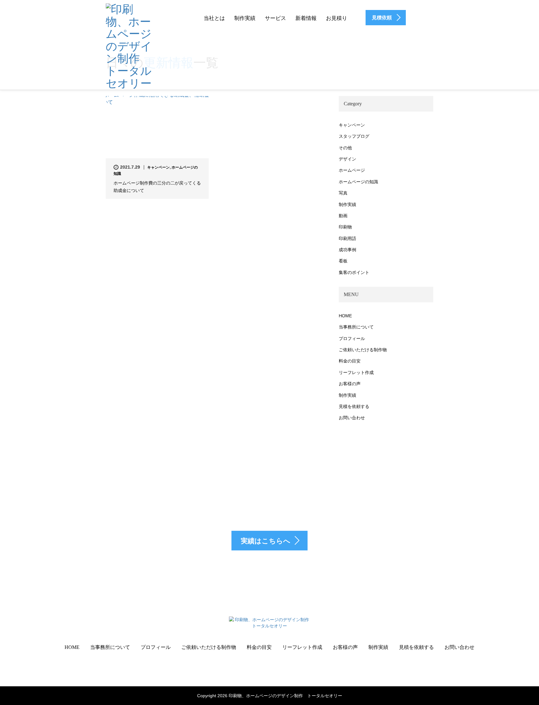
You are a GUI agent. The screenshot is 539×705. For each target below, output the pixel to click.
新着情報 (306, 18)
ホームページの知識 (358, 181)
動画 (343, 215)
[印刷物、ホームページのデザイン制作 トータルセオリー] (129, 45)
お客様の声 (350, 383)
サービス (275, 18)
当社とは (214, 18)
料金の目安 (350, 360)
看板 (343, 260)
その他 (345, 147)
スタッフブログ (354, 136)
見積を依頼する (354, 406)
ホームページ (352, 170)
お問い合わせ (352, 417)
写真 (343, 192)
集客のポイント (354, 272)
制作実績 (244, 18)
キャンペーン (158, 167)
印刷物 (345, 226)
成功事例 (347, 249)
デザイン (347, 158)
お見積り (336, 18)
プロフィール (352, 338)
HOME (345, 315)
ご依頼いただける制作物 (363, 349)
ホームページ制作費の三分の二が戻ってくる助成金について (157, 187)
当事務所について (356, 326)
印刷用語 (347, 238)
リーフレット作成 (356, 372)
